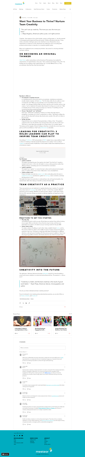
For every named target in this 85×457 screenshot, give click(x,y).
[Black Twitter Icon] (19, 435)
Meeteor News (63, 9)
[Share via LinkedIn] (26, 303)
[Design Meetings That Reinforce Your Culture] (63, 321)
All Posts (15, 9)
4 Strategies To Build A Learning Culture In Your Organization (21, 329)
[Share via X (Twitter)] (23, 303)
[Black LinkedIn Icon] (14, 435)
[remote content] (42, 80)
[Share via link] (29, 303)
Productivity (54, 9)
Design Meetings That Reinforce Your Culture (61, 329)
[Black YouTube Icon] (22, 435)
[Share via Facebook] (20, 303)
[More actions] (65, 17)
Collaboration (28, 9)
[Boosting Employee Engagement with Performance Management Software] (43, 321)
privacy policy (47, 444)
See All (70, 313)
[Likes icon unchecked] (23, 363)
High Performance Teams (39, 9)
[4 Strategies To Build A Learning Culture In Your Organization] (22, 321)
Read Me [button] (6, 454)
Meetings (21, 9)
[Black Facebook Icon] (17, 435)
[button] (70, 9)
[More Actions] (65, 354)
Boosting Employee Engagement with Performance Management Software (42, 329)
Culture (48, 9)
